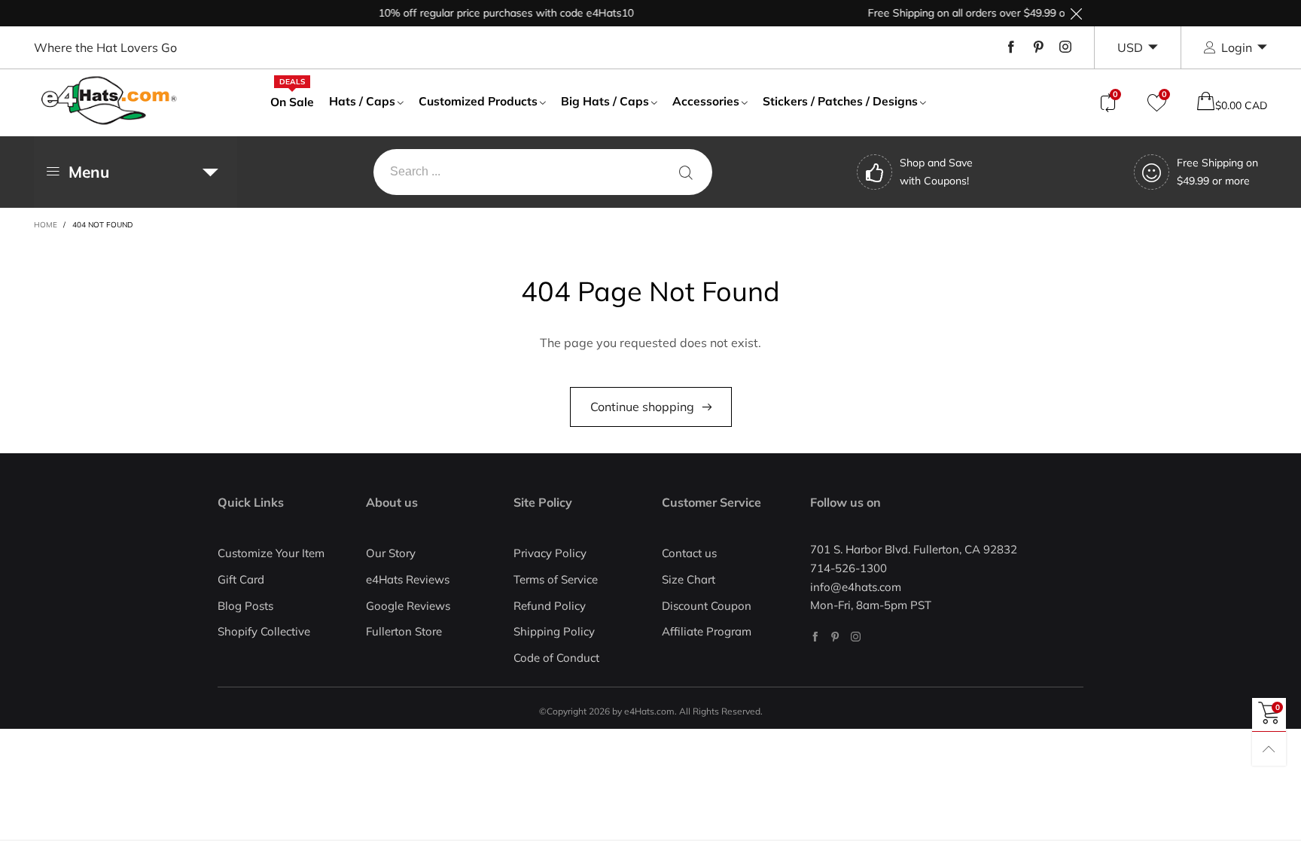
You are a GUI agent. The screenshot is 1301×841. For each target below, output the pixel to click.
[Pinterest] (1038, 47)
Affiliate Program (706, 631)
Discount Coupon (706, 606)
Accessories (705, 100)
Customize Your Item (271, 553)
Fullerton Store (404, 631)
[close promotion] (1076, 13)
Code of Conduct (556, 658)
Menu (89, 171)
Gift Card (241, 579)
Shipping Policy (554, 631)
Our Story (391, 553)
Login (1236, 47)
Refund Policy (549, 606)
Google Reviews (408, 606)
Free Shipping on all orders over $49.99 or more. (973, 13)
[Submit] (686, 172)
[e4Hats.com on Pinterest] (835, 636)
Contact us (689, 553)
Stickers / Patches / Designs (840, 100)
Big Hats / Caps (605, 100)
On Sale (292, 101)
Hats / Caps (362, 100)
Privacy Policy (550, 553)
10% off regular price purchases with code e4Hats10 (495, 13)
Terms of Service (555, 579)
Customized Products (478, 100)
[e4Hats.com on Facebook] (815, 636)
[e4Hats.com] (109, 100)
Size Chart (688, 579)
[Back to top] (1269, 749)
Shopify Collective (264, 631)
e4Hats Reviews (407, 579)
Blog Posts (245, 606)
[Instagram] (1065, 47)
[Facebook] (1011, 47)
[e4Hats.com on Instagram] (855, 636)
